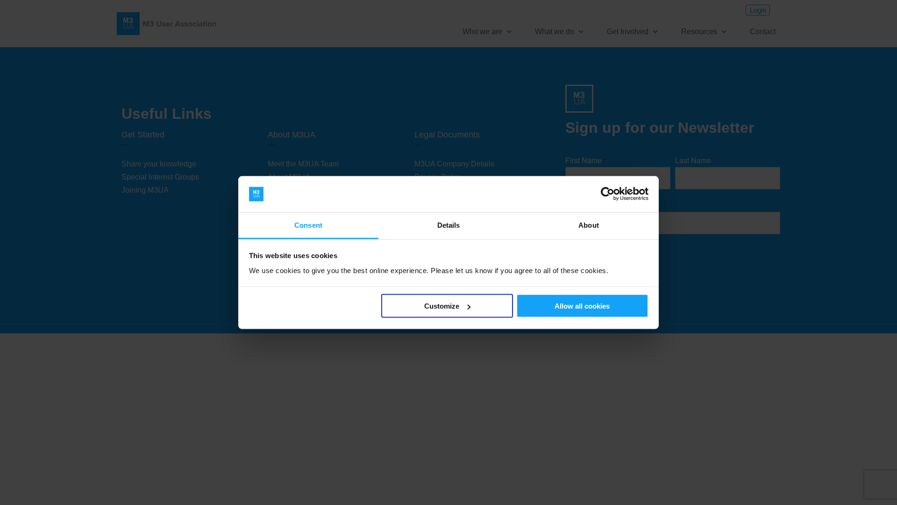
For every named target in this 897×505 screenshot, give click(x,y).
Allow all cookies (582, 306)
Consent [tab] (308, 225)
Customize (441, 306)
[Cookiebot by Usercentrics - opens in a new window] (607, 194)
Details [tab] (448, 225)
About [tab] (588, 225)
